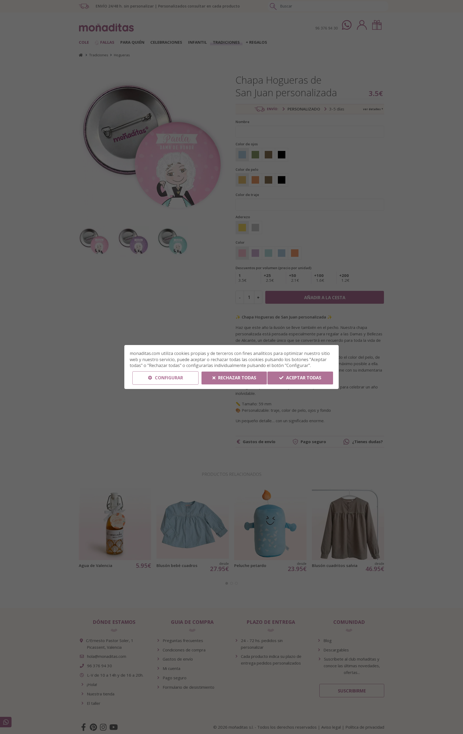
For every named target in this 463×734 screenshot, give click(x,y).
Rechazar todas (236, 378)
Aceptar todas (303, 378)
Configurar (168, 378)
